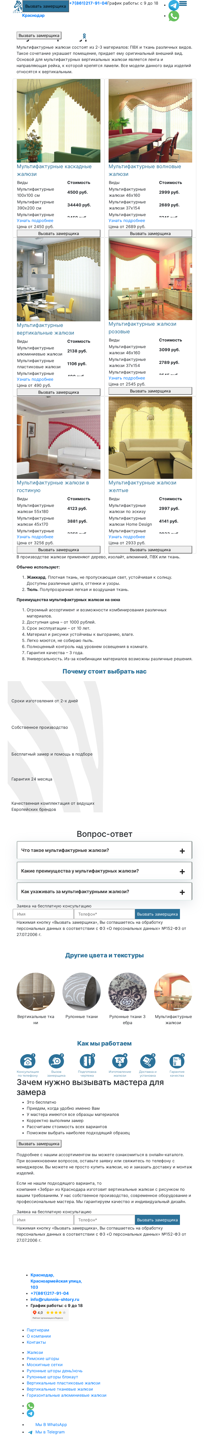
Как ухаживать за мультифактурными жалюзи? (75, 891)
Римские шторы (43, 1358)
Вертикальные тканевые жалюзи (60, 1389)
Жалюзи (35, 1352)
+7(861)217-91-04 (88, 3)
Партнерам (38, 1329)
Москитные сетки (45, 1364)
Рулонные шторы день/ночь (55, 1370)
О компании (39, 1336)
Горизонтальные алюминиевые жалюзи (67, 1395)
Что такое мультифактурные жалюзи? (65, 850)
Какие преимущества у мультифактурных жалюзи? (80, 871)
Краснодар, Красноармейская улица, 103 (56, 1281)
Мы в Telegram (49, 1431)
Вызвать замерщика (45, 6)
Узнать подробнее (35, 220)
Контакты (36, 1342)
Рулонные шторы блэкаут (52, 1376)
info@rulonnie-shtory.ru (55, 1299)
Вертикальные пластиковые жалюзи (63, 1382)
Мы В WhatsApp (50, 1424)
